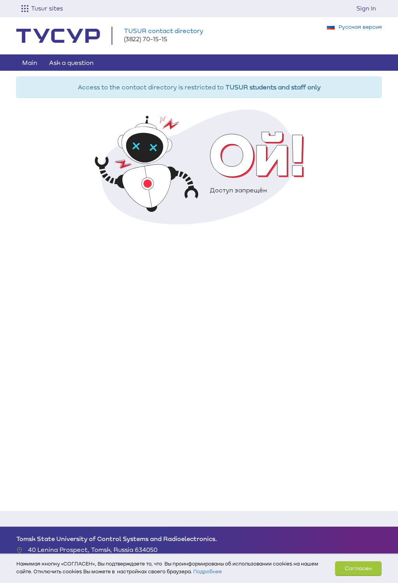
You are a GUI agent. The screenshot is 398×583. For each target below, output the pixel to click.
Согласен (358, 568)
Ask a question (71, 62)
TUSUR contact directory (163, 30)
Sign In (366, 8)
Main (29, 62)
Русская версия (360, 26)
